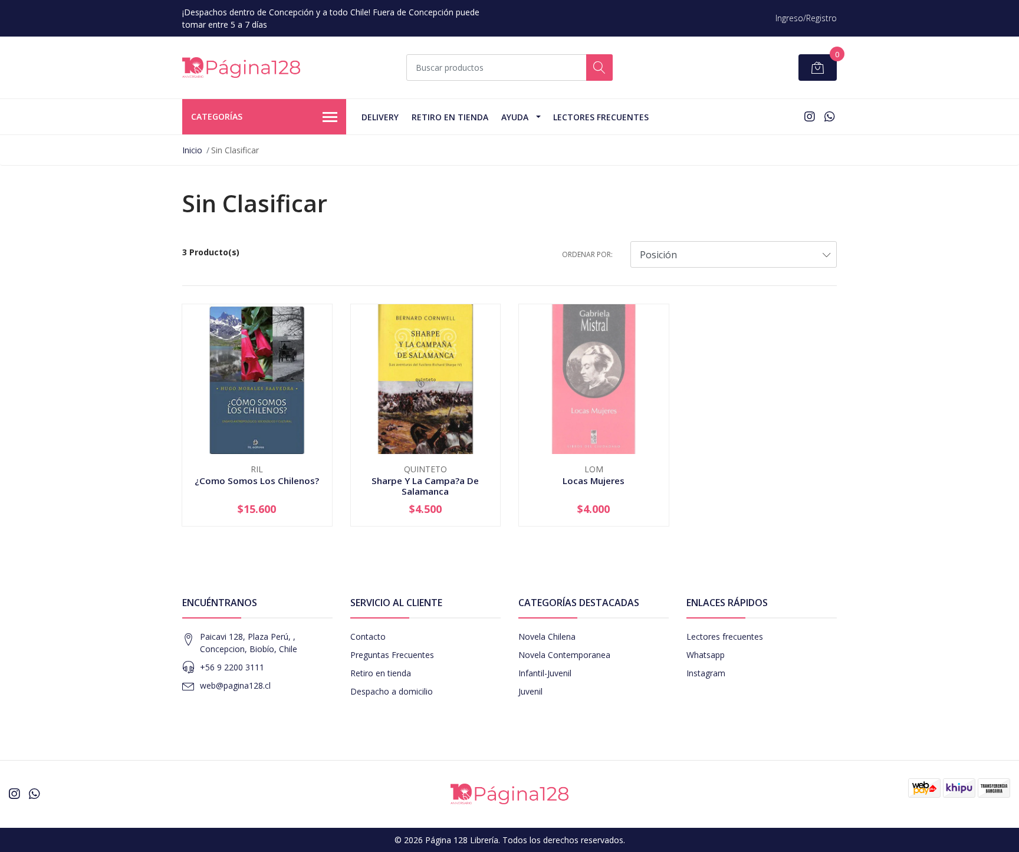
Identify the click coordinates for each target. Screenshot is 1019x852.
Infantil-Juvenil (544, 673)
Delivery (380, 117)
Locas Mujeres (593, 480)
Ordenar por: (587, 254)
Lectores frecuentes (724, 636)
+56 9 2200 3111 (232, 667)
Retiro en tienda (450, 117)
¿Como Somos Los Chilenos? (257, 480)
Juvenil (530, 691)
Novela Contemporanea (564, 654)
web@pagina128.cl (235, 685)
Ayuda (514, 117)
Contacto (368, 636)
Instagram (705, 673)
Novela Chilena (547, 636)
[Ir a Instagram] (809, 116)
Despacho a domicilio (391, 691)
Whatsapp (705, 654)
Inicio (192, 150)
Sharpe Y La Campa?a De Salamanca (425, 486)
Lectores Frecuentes (601, 117)
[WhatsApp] (829, 116)
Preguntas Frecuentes (392, 654)
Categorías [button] (216, 116)
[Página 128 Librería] (241, 67)
